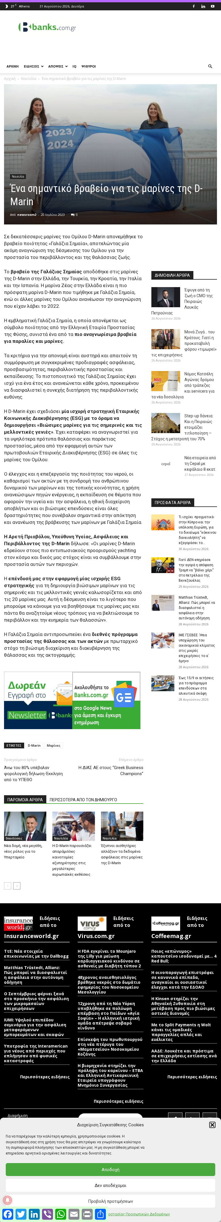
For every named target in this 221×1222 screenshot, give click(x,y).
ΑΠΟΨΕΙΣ (56, 66)
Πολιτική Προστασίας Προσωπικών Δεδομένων (128, 1214)
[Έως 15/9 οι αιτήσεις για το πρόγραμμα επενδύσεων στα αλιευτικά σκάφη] (162, 683)
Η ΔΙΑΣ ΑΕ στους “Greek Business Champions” (111, 770)
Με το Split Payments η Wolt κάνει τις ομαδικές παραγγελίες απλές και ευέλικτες (181, 1032)
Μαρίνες (53, 745)
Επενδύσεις (14, 838)
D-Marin (34, 745)
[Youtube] (212, 6)
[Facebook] (193, 6)
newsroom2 (26, 214)
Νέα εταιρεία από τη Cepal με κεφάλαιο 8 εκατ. (200, 464)
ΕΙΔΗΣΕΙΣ (31, 66)
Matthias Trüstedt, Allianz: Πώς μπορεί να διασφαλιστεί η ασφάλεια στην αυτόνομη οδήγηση (197, 607)
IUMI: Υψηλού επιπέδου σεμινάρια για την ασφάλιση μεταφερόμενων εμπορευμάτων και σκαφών (35, 1027)
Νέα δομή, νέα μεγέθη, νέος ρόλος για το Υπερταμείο (23, 851)
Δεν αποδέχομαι (110, 1185)
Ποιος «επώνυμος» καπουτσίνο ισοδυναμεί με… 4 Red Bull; (183, 956)
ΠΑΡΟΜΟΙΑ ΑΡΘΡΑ (25, 800)
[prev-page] (7, 885)
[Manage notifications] (7, 1200)
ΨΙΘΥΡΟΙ (88, 66)
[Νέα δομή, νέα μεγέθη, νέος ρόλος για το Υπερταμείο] (25, 826)
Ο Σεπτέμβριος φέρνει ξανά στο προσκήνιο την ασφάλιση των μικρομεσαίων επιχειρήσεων (36, 1001)
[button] (212, 1125)
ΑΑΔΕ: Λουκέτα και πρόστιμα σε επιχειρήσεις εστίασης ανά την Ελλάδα (184, 1055)
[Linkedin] (203, 6)
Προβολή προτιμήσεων (110, 1201)
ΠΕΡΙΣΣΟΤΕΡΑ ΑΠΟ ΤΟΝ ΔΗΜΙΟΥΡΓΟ (83, 800)
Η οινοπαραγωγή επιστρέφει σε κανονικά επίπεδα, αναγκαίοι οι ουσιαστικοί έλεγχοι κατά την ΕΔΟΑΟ (182, 980)
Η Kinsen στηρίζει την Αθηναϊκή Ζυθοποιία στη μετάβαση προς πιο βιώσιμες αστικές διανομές (183, 1006)
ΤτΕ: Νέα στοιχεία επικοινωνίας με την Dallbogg (36, 953)
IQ (74, 66)
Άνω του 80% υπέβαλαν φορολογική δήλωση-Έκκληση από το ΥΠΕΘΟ (33, 773)
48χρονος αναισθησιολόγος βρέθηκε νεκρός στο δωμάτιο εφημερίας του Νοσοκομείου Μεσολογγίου (109, 985)
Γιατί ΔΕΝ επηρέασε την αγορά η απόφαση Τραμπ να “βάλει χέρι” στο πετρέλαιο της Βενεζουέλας (196, 570)
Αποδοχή (110, 1169)
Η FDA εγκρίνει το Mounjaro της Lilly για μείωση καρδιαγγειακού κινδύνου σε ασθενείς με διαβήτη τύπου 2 (109, 958)
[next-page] (16, 885)
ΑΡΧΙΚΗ (13, 66)
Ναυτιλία (28, 78)
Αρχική (10, 78)
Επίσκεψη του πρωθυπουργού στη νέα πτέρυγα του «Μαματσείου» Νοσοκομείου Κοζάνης (110, 1047)
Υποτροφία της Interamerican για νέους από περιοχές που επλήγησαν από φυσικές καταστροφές (36, 1053)
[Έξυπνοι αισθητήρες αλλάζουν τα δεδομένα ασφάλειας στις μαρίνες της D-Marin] (122, 826)
